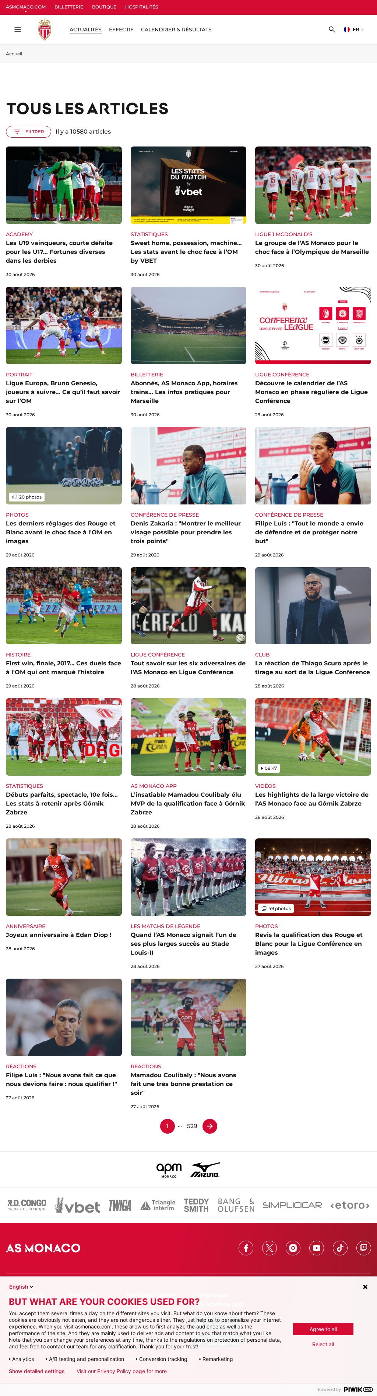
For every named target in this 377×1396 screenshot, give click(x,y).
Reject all (323, 1344)
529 (192, 1126)
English (18, 1286)
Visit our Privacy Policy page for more (122, 1371)
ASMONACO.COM (26, 7)
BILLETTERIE (68, 7)
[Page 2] (209, 1126)
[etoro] (350, 1205)
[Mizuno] (205, 1169)
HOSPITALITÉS (141, 7)
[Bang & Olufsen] (236, 1205)
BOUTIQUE (104, 7)
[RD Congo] (27, 1205)
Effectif (121, 29)
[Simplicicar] (292, 1205)
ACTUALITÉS (86, 29)
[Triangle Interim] (157, 1205)
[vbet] (77, 1205)
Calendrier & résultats (176, 29)
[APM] (169, 1169)
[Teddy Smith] (196, 1205)
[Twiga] (120, 1205)
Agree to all (323, 1329)
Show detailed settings (37, 1371)
